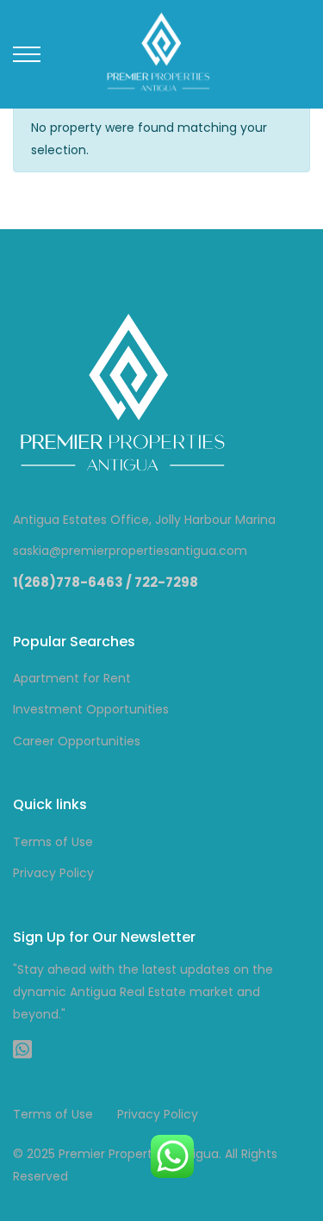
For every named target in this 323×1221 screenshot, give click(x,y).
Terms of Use (53, 841)
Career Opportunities (76, 741)
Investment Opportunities (91, 709)
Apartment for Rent (72, 678)
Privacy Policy (53, 872)
